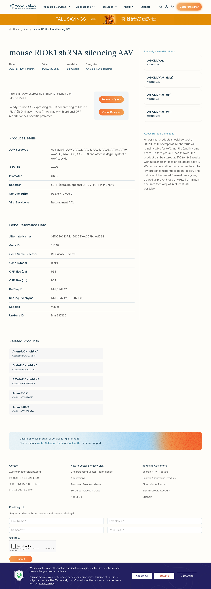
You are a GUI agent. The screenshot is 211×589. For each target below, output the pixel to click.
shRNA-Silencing (102, 68)
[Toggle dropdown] (69, 7)
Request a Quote (111, 99)
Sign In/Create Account (156, 490)
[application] (105, 576)
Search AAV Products (155, 471)
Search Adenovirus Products (159, 478)
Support (145, 6)
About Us (76, 496)
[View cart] (172, 6)
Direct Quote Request (154, 484)
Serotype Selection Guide (85, 490)
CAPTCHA (14, 538)
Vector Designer (189, 6)
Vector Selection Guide (50, 443)
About (127, 6)
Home (16, 29)
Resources (107, 6)
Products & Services (54, 6)
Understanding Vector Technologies (92, 471)
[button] (160, 6)
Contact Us (73, 443)
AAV (26, 29)
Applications (83, 6)
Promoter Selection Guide (86, 484)
